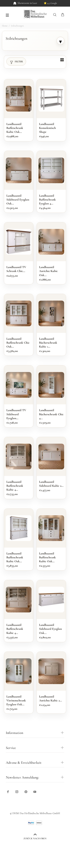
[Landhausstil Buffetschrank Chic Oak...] (19, 313)
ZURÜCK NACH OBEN (35, 838)
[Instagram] (16, 791)
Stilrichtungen (17, 25)
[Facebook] (7, 791)
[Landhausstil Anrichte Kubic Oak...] (51, 242)
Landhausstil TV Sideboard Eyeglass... (16, 414)
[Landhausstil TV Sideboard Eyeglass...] (19, 385)
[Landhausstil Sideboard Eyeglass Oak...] (19, 170)
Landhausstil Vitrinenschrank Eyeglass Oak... (16, 700)
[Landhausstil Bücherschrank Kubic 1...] (51, 313)
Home (5, 25)
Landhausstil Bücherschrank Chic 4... (51, 414)
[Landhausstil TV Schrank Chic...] (19, 242)
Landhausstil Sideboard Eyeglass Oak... (17, 199)
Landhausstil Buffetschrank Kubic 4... (14, 485)
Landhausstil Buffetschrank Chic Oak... (18, 342)
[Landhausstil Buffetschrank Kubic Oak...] (19, 99)
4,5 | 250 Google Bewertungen (45, 3)
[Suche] (55, 15)
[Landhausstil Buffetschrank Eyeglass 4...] (51, 170)
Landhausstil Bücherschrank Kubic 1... (48, 342)
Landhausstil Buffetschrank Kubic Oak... (14, 128)
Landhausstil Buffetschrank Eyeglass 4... (47, 199)
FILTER (19, 61)
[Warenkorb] (62, 15)
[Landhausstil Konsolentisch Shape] (51, 99)
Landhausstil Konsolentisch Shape (47, 128)
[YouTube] (34, 791)
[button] (7, 15)
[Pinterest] (25, 791)
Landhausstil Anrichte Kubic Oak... (48, 271)
